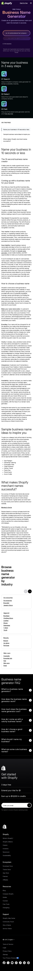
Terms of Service (8, 944)
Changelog (6, 907)
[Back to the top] (4, 826)
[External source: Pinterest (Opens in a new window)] (28, 962)
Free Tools (16, 9)
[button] (31, 3)
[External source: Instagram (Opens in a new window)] (16, 962)
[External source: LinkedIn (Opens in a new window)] (24, 962)
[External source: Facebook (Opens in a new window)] (4, 962)
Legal (4, 948)
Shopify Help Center (9, 918)
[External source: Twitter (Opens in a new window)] (8, 962)
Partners (5, 876)
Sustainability (7, 855)
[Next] (30, 591)
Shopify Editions (8, 842)
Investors (5, 848)
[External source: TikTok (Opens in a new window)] (20, 962)
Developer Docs (8, 866)
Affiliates (5, 880)
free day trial (9, 114)
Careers (5, 845)
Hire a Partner (7, 925)
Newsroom (6, 852)
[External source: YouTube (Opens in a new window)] (12, 962)
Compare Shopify (8, 894)
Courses (5, 901)
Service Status (7, 928)
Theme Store (7, 869)
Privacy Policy (7, 951)
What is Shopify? (8, 838)
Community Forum (8, 922)
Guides (5, 897)
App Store (6, 873)
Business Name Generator (16, 15)
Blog (4, 890)
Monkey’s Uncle (6, 507)
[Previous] (26, 591)
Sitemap (5, 954)
